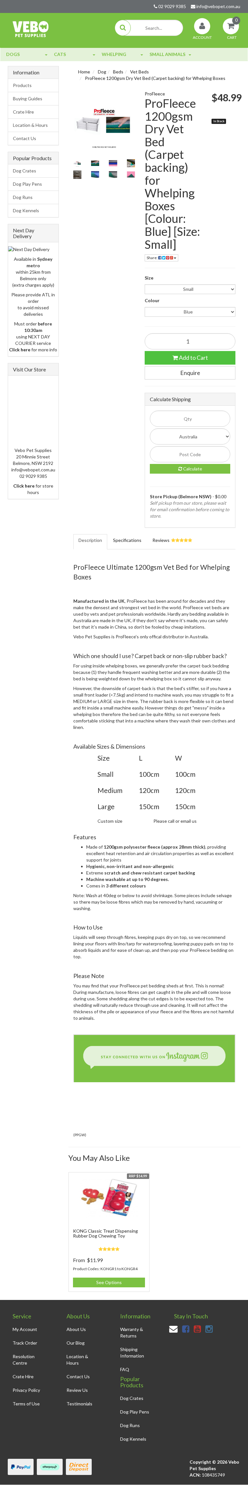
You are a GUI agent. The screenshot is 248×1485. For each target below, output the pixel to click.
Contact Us (24, 138)
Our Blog (76, 1343)
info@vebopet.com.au (217, 6)
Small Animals (167, 54)
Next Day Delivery (23, 233)
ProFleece (155, 93)
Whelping (114, 54)
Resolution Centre (24, 1360)
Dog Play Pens (27, 184)
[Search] (123, 28)
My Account (25, 1329)
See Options (109, 1282)
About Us (76, 1329)
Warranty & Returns (131, 1332)
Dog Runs (23, 197)
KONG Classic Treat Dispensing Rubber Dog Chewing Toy (105, 1233)
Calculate (192, 468)
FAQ (124, 1369)
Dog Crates (24, 170)
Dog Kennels (26, 210)
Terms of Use (26, 1403)
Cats (60, 54)
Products (22, 85)
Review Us (77, 1390)
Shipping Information (132, 1352)
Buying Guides (27, 98)
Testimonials (79, 1403)
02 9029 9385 (171, 6)
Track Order (25, 1343)
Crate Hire (23, 112)
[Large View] (77, 163)
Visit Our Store (29, 369)
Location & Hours (30, 125)
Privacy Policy (26, 1390)
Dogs (13, 54)
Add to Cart (193, 357)
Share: (152, 257)
